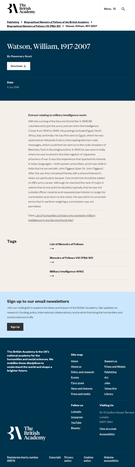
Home (74, 361)
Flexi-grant (77, 383)
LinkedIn (76, 411)
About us (76, 366)
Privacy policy (68, 458)
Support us (110, 361)
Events (75, 377)
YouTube (76, 422)
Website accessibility (111, 458)
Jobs (107, 383)
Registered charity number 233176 (22, 458)
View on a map (107, 428)
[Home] (21, 9)
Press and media (80, 393)
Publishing (13, 22)
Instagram (77, 417)
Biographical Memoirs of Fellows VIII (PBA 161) (34, 26)
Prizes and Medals (115, 366)
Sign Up (15, 326)
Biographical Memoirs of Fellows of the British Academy (56, 22)
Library (108, 393)
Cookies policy (88, 458)
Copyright (55, 457)
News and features (81, 388)
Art (106, 377)
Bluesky (75, 428)
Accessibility (107, 434)
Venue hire (110, 388)
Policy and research (82, 371)
